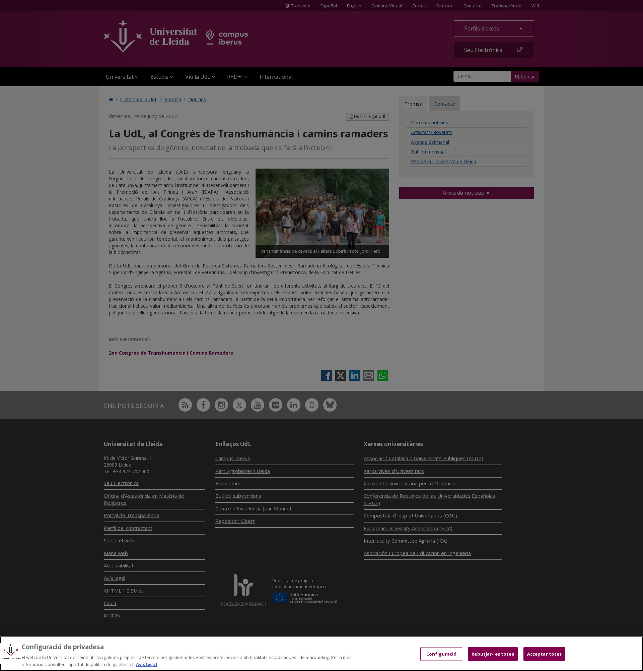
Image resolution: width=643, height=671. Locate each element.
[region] (321, 653)
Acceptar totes (544, 654)
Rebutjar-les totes (493, 654)
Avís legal (146, 664)
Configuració (441, 654)
